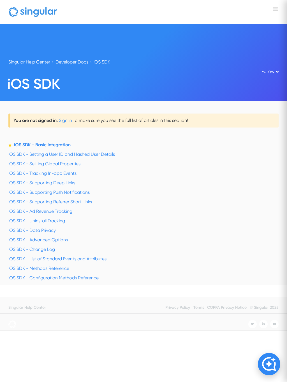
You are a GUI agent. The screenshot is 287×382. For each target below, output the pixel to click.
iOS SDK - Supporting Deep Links (41, 182)
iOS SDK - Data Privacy (32, 230)
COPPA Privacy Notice (227, 307)
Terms (198, 307)
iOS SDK (102, 62)
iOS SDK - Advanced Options (38, 239)
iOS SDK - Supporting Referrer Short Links (50, 201)
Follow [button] (267, 71)
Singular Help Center (29, 62)
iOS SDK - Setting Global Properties (44, 163)
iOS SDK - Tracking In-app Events (42, 173)
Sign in (65, 120)
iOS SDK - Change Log (31, 249)
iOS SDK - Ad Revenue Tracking (40, 211)
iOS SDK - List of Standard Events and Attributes (57, 258)
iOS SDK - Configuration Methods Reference (53, 277)
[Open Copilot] (269, 364)
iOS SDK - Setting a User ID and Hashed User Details (61, 154)
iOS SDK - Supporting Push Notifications (49, 192)
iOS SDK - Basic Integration (42, 144)
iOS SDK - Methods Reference (38, 268)
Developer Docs (71, 62)
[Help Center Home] (32, 12)
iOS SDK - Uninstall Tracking (36, 220)
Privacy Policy (177, 307)
